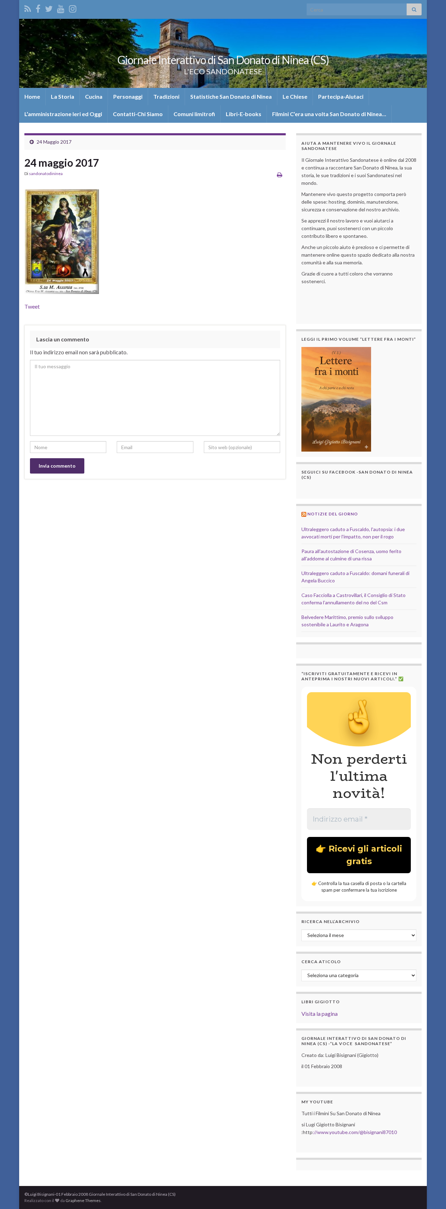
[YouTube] (60, 7)
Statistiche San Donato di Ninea (231, 96)
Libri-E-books (243, 114)
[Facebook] (38, 7)
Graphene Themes (83, 1200)
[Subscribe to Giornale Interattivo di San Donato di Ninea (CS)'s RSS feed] (27, 7)
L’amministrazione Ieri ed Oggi (63, 114)
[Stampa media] (279, 174)
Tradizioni (166, 96)
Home (32, 96)
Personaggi (128, 96)
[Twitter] (49, 7)
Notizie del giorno (332, 513)
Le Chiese (295, 96)
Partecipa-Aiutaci (340, 96)
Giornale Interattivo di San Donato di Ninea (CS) (223, 60)
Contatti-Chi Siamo (138, 114)
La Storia (62, 96)
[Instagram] (72, 7)
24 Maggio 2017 (54, 142)
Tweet (32, 306)
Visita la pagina (319, 1013)
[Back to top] (430, 1193)
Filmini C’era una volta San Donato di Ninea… (329, 114)
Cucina (93, 96)
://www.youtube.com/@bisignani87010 (355, 1132)
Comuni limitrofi (194, 114)
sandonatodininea (46, 173)
